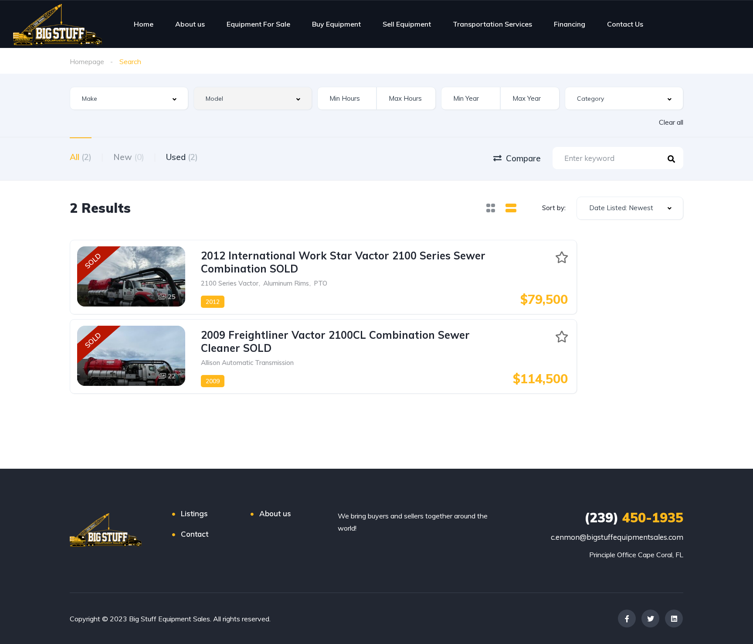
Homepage (87, 61)
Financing (569, 24)
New (128, 157)
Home (143, 24)
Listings (194, 513)
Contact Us (625, 24)
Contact (194, 533)
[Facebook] (627, 618)
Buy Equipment (336, 24)
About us (190, 24)
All (81, 157)
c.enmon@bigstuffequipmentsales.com (617, 537)
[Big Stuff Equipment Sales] (57, 24)
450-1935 (633, 517)
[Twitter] (650, 618)
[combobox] (129, 98)
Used (182, 157)
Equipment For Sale (258, 24)
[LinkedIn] (674, 618)
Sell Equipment (407, 24)
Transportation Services (492, 24)
